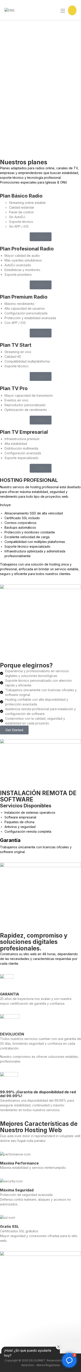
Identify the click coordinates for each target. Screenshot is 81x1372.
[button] (41, 236)
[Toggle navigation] (62, 10)
